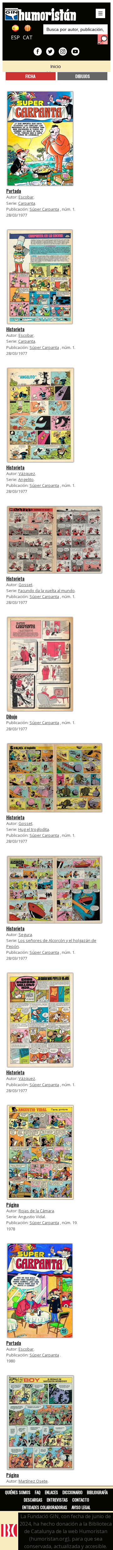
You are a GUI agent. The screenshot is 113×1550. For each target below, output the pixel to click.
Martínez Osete (33, 1481)
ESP (15, 37)
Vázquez (27, 473)
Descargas (33, 1500)
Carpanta (26, 203)
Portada (13, 191)
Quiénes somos (17, 1492)
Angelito (26, 479)
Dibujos (82, 76)
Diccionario (72, 1492)
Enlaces (51, 1492)
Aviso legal (81, 1507)
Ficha (30, 76)
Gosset (25, 584)
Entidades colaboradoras (44, 1507)
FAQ (37, 1492)
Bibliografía (97, 1492)
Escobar (26, 197)
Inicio (55, 66)
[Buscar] (103, 39)
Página (12, 1204)
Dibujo (11, 716)
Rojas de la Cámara (36, 1211)
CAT (28, 37)
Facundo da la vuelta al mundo (46, 590)
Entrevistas (57, 1500)
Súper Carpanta (44, 209)
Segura (25, 934)
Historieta (15, 329)
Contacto (80, 1500)
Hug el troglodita (33, 829)
